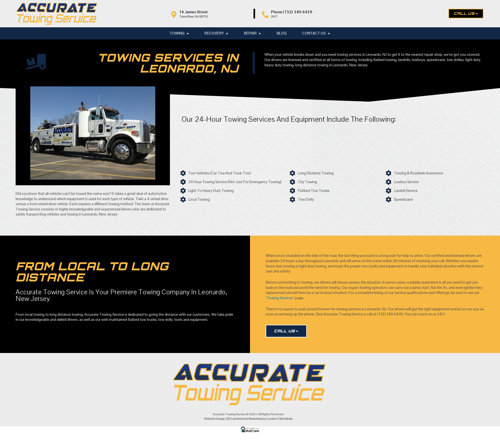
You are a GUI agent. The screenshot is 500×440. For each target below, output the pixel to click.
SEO (229, 419)
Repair (250, 33)
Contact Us (314, 33)
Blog (282, 33)
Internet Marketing (250, 419)
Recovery (214, 33)
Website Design (214, 419)
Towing (177, 33)
